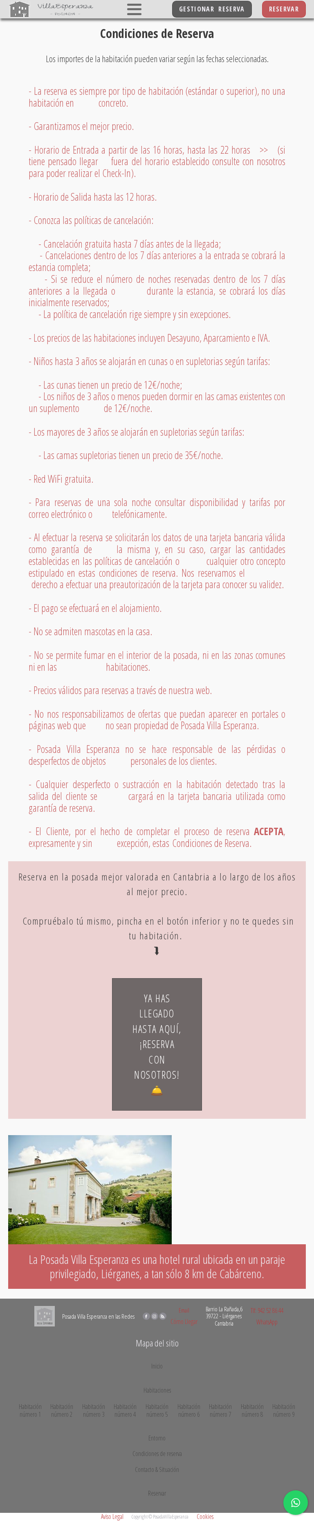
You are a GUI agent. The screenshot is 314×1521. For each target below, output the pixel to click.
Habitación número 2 (61, 1410)
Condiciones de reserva (157, 1453)
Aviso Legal (112, 1516)
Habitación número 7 (220, 1410)
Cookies (205, 1516)
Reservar (157, 1494)
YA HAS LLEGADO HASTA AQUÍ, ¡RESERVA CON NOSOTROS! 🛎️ (157, 1044)
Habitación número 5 (157, 1410)
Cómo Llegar (183, 1321)
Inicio (157, 1366)
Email (184, 1310)
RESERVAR (284, 8)
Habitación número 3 (93, 1410)
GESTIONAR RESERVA (211, 8)
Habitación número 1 (30, 1410)
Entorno (157, 1438)
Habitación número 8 (252, 1410)
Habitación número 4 (125, 1410)
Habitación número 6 (188, 1410)
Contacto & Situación (157, 1469)
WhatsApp (267, 1321)
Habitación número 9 (283, 1410)
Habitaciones (157, 1390)
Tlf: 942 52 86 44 (267, 1310)
